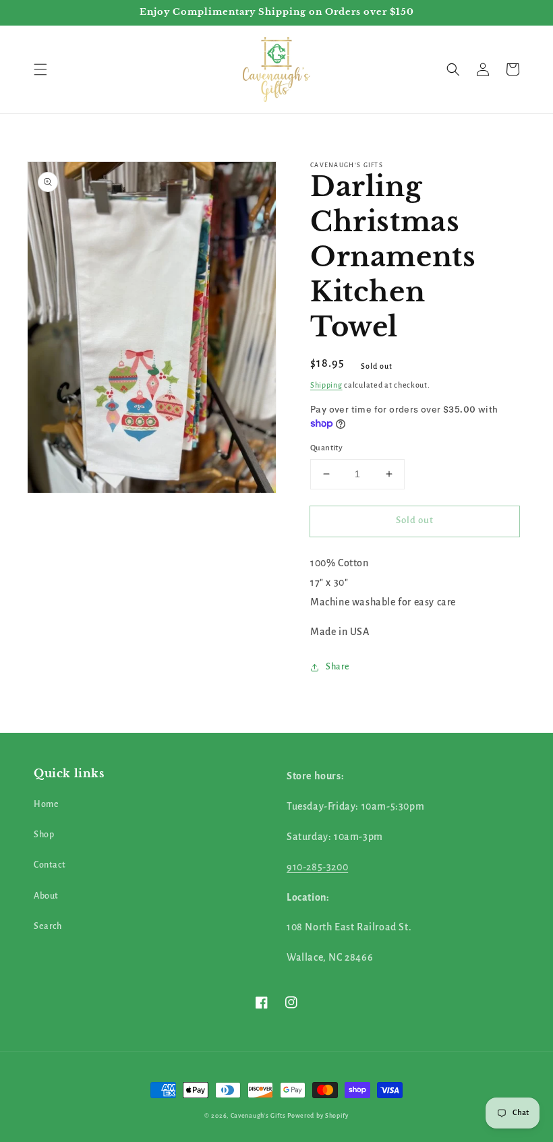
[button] (40, 69)
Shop (44, 834)
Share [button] (338, 666)
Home (46, 804)
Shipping (326, 385)
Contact (49, 865)
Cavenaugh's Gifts (258, 1115)
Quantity (326, 448)
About (46, 896)
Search (48, 926)
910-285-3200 (317, 867)
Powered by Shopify (318, 1115)
